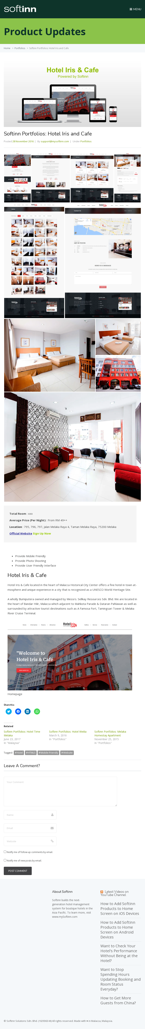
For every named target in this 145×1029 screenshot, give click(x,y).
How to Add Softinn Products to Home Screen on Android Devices (117, 930)
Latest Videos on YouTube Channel (114, 893)
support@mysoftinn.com (55, 141)
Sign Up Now (42, 533)
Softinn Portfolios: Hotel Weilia (67, 731)
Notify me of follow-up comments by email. (30, 852)
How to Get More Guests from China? (118, 1000)
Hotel (20, 752)
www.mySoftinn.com (64, 916)
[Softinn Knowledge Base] (20, 11)
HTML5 (31, 752)
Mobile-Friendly (49, 752)
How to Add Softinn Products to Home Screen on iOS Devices (119, 908)
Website (68, 752)
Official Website (20, 533)
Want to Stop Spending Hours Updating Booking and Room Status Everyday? (120, 979)
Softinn (56, 900)
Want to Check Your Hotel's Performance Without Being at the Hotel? (119, 953)
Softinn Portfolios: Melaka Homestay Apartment (110, 733)
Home (7, 48)
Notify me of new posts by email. (24, 860)
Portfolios (20, 48)
